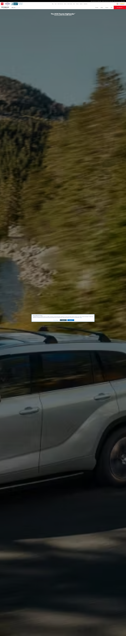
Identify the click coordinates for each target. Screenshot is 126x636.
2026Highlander (5, 7)
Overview (96, 7)
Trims (111, 7)
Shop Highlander (119, 7)
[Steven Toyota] (5, 4)
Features (106, 7)
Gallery (102, 7)
